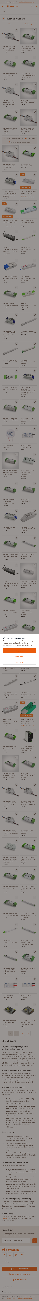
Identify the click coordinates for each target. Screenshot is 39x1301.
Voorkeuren (19, 657)
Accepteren (19, 651)
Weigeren (19, 662)
